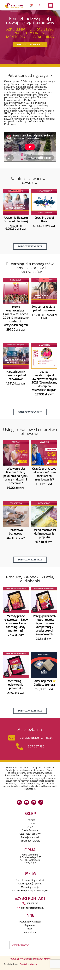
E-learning (30, 820)
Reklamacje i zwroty (30, 840)
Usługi (30, 826)
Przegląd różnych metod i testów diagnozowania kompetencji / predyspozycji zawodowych (44, 625)
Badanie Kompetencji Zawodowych (30, 890)
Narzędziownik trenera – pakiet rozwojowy (15, 375)
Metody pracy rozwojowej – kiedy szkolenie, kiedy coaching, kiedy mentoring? (16, 623)
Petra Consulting (20, 945)
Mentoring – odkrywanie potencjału (16, 684)
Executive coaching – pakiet (30, 880)
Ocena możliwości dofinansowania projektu (44, 533)
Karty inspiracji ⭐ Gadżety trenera (44, 683)
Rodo (30, 928)
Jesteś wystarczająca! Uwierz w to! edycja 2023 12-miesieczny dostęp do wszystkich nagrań (44, 381)
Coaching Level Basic (44, 219)
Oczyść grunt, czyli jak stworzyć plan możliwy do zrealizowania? (44, 474)
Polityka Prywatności (20, 958)
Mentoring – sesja (30, 887)
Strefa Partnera (30, 830)
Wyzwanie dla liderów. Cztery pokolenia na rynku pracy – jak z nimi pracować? (15, 476)
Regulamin (30, 925)
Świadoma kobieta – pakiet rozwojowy (44, 308)
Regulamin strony (42, 958)
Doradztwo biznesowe (16, 532)
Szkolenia (30, 823)
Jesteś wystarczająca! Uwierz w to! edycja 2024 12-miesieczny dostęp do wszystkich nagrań (16, 316)
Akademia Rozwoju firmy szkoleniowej (16, 219)
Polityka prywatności (30, 921)
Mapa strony (30, 932)
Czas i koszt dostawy (30, 833)
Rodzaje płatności (30, 837)
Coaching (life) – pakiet (30, 883)
